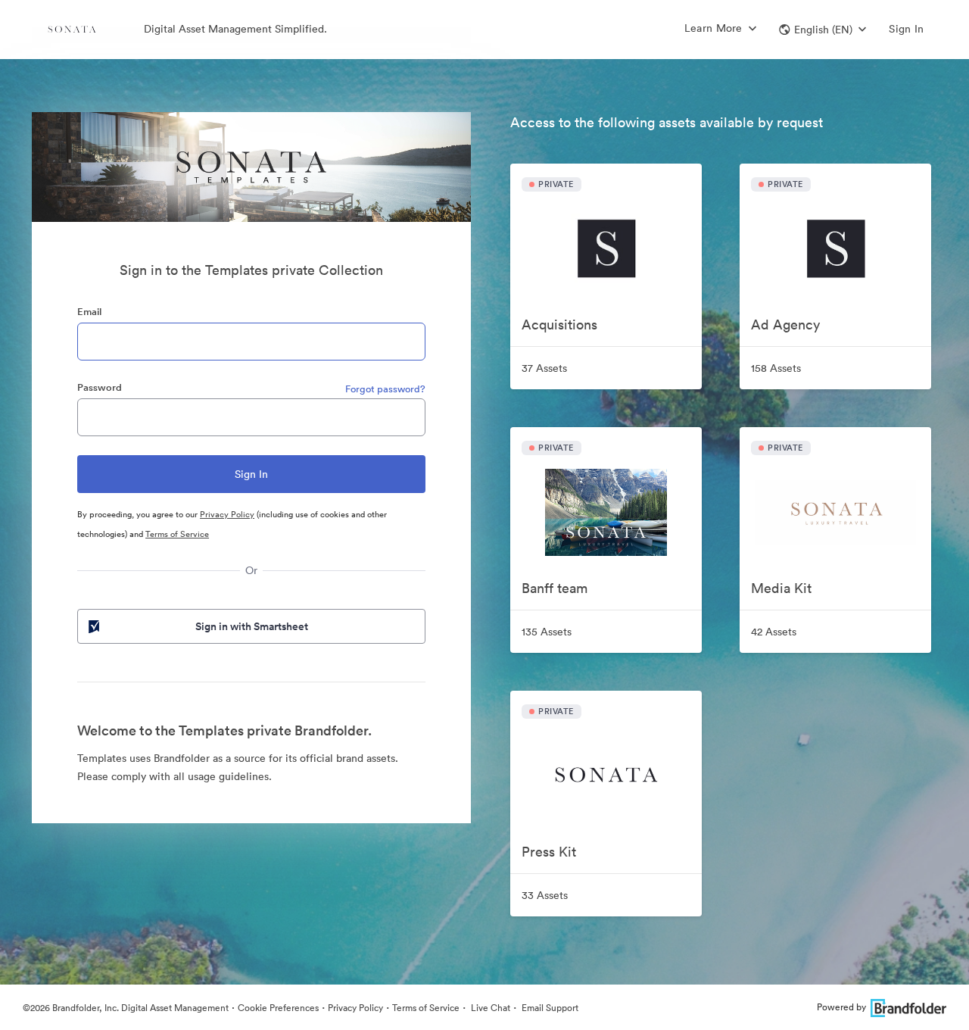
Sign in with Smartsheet (251, 626)
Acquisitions (559, 324)
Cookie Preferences (278, 1007)
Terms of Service (177, 534)
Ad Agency (785, 324)
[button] (822, 29)
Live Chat (489, 1007)
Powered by (841, 1006)
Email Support (548, 1007)
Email (89, 311)
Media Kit (781, 588)
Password (99, 387)
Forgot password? (385, 388)
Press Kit (549, 851)
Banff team (554, 588)
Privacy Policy (227, 514)
